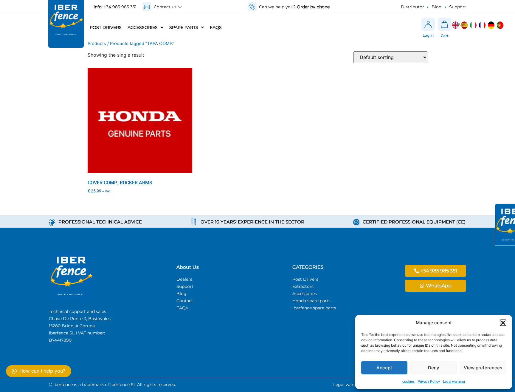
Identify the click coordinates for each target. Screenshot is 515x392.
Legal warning (454, 381)
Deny (433, 368)
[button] (503, 323)
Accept (384, 368)
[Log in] (428, 24)
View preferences (483, 368)
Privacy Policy (429, 381)
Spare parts (183, 27)
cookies (408, 381)
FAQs (216, 27)
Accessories (143, 27)
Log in (428, 35)
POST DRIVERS (106, 27)
